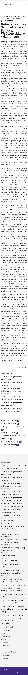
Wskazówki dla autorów (10, 652)
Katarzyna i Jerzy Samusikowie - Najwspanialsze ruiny (12, 404)
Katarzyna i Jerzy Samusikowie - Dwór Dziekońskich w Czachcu (12, 499)
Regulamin (6, 658)
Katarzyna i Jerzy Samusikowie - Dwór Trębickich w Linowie (12, 410)
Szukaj (4, 639)
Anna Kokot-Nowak (10, 445)
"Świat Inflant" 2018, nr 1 (12, 19)
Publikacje (6, 636)
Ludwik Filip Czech (9, 432)
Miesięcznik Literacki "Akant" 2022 (14, 428)
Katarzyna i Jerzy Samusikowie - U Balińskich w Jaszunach (13, 467)
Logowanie (6, 655)
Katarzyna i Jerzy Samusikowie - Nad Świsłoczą (12, 378)
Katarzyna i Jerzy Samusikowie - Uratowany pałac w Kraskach (12, 493)
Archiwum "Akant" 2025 (11, 441)
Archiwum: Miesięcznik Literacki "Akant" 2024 (13, 437)
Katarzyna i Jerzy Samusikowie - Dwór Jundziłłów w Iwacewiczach (12, 398)
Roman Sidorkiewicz (10, 424)
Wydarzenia (6, 649)
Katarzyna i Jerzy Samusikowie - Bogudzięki (12, 384)
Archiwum (6, 630)
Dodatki (5, 643)
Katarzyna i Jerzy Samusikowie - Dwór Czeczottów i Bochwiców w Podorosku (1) (12, 391)
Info (3, 633)
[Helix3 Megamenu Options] (26, 4)
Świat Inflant (6, 646)
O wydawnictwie (8, 627)
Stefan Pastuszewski (10, 420)
